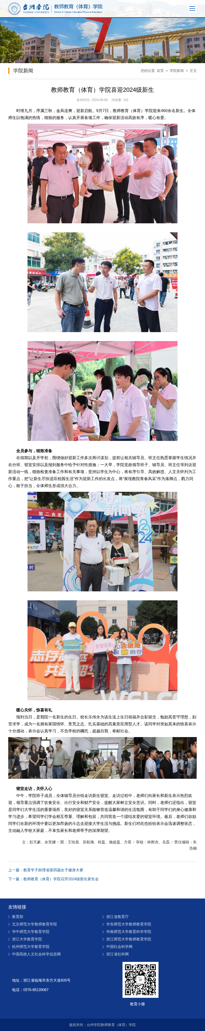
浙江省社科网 (117, 954)
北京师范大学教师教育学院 (34, 924)
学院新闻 (177, 71)
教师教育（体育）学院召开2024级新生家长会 (53, 879)
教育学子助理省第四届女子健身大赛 (45, 870)
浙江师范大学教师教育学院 (128, 939)
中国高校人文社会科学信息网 (36, 954)
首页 (160, 71)
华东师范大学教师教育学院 (128, 924)
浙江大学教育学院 (27, 939)
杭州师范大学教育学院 (31, 946)
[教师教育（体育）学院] (55, 8)
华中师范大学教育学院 (31, 931)
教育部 (17, 916)
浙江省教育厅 (117, 916)
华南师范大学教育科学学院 (128, 931)
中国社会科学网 (119, 946)
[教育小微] (140, 980)
